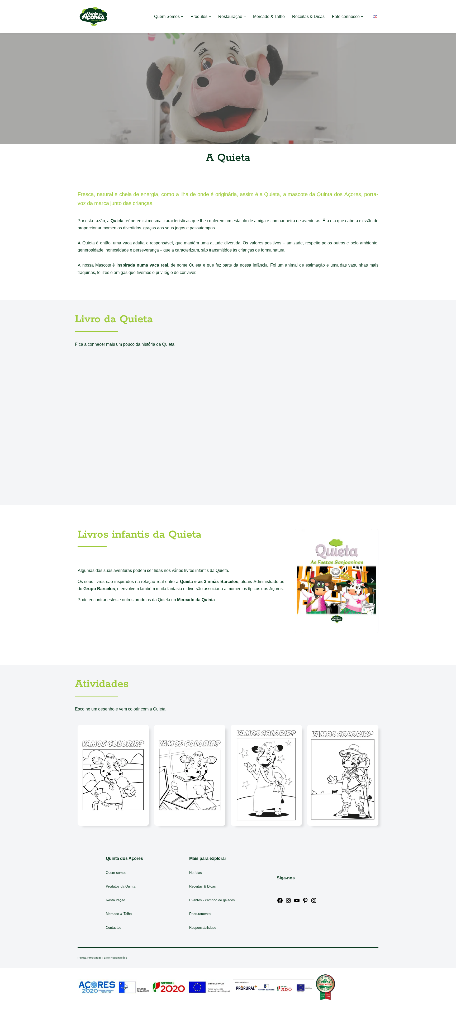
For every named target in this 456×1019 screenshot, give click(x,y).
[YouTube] (297, 902)
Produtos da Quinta (120, 886)
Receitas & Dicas (308, 16)
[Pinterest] (305, 902)
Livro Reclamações (115, 957)
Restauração (115, 900)
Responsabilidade (202, 928)
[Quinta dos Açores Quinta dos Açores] (93, 16)
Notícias (195, 873)
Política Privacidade (90, 957)
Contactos (113, 928)
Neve (83, 1012)
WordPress (123, 1012)
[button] (182, 17)
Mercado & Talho (269, 16)
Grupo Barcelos (99, 588)
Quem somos (116, 873)
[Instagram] (288, 902)
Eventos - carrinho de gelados (212, 900)
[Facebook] (280, 902)
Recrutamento (200, 914)
